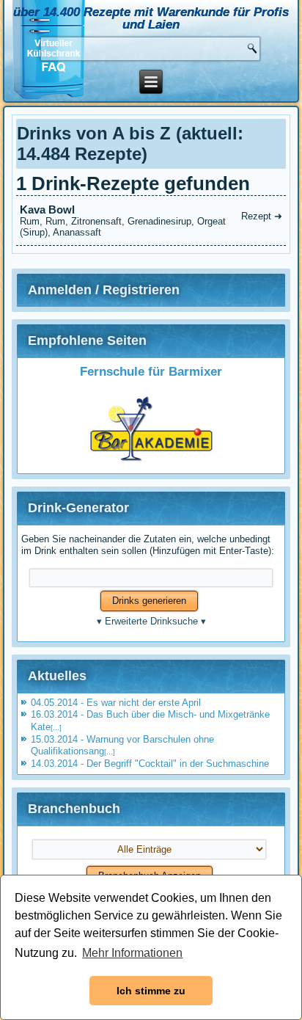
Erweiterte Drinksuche (151, 621)
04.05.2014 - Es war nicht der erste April (116, 702)
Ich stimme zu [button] (151, 991)
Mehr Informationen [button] (132, 953)
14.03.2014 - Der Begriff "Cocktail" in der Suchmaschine (150, 763)
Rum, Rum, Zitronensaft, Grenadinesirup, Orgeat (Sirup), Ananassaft (151, 220)
